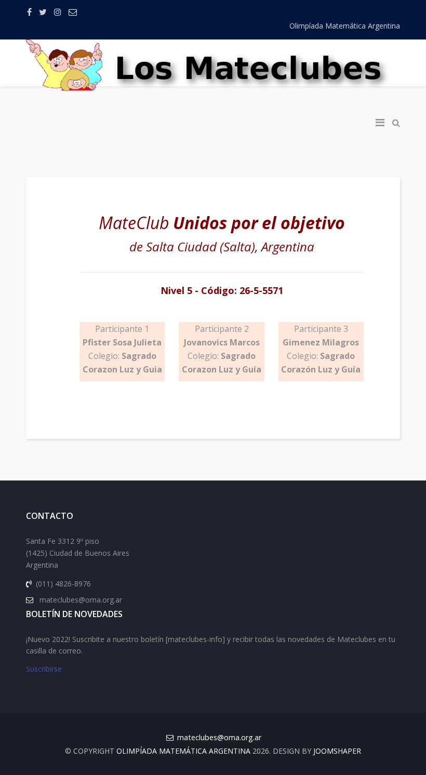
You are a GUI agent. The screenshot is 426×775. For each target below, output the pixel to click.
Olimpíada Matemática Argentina (344, 26)
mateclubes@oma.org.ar (219, 737)
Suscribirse (44, 669)
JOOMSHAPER (337, 751)
